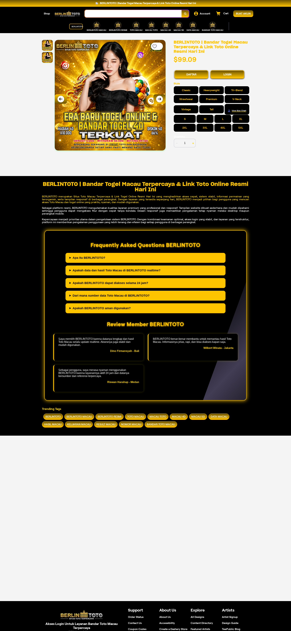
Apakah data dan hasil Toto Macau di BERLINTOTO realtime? (116, 270)
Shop (47, 13)
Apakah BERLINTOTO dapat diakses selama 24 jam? (110, 283)
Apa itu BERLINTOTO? (89, 257)
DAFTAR (191, 74)
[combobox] (133, 13)
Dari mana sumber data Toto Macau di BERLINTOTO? (111, 295)
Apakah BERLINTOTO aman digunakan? (102, 308)
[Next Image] (159, 99)
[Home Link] (67, 13)
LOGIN (227, 74)
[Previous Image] (61, 99)
